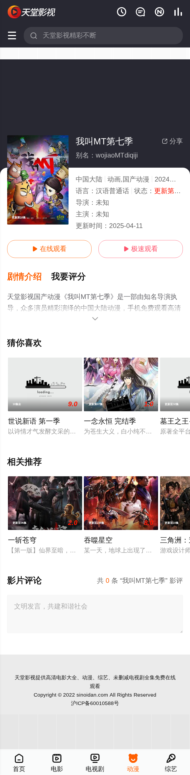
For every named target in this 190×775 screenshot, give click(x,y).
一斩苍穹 (22, 540)
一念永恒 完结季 (110, 421)
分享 (172, 141)
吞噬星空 (98, 540)
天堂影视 (25, 677)
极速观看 (140, 248)
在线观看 (49, 248)
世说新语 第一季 (34, 421)
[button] (29, 277)
